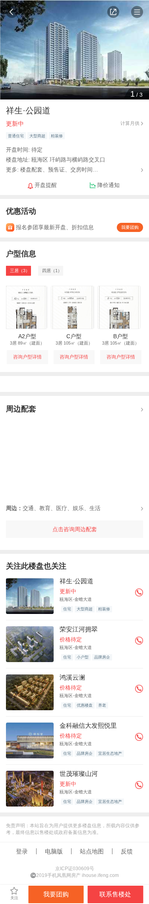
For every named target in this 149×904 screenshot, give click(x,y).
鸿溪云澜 (72, 677)
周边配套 (21, 409)
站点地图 (92, 851)
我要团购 (130, 227)
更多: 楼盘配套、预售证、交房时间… (52, 169)
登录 (22, 851)
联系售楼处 (115, 894)
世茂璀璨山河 (79, 773)
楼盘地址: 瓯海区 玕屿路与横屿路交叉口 (55, 159)
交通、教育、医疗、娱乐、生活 (53, 508)
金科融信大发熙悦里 (88, 725)
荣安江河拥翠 (79, 629)
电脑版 (54, 851)
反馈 (127, 851)
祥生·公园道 (76, 581)
